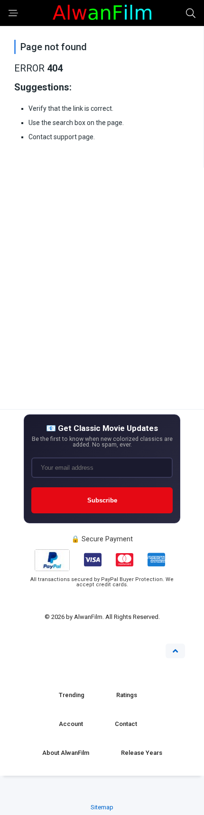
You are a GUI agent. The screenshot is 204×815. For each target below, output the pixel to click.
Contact (126, 723)
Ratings (126, 695)
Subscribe (102, 500)
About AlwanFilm (65, 752)
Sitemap (102, 807)
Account (71, 723)
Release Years (141, 752)
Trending (71, 695)
